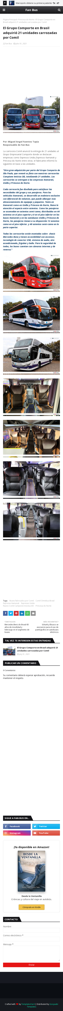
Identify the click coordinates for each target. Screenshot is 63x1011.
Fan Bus (31, 10)
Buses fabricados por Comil (21, 600)
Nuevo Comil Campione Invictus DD (18, 606)
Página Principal (10, 19)
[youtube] (46, 833)
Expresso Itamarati (11, 603)
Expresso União (28, 603)
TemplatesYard (28, 1004)
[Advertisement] (31, 71)
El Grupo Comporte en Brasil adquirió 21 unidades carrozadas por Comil (37, 649)
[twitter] (46, 826)
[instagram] (17, 833)
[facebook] (17, 826)
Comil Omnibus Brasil (45, 600)
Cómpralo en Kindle (32, 907)
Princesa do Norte (26, 19)
